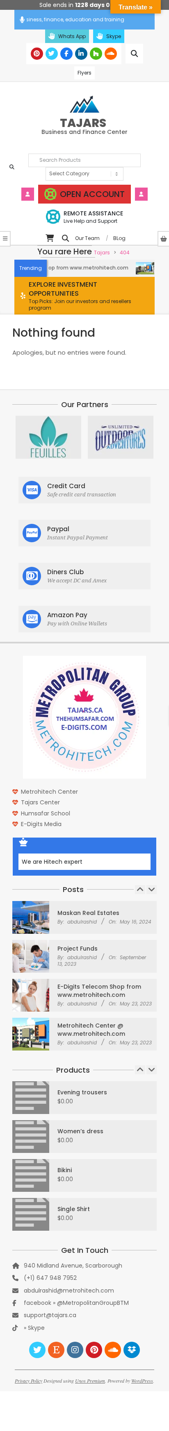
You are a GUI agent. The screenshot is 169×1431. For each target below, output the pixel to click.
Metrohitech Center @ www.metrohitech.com (91, 1029)
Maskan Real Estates (88, 913)
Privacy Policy (28, 1380)
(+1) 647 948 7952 (50, 1278)
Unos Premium (90, 1380)
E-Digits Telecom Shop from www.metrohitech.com (99, 991)
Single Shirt (73, 1209)
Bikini (64, 1170)
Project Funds (77, 948)
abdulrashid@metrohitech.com (69, 1290)
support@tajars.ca (50, 1315)
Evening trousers (82, 1092)
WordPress (142, 1380)
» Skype (34, 1328)
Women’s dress (80, 1131)
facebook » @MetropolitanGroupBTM (76, 1303)
